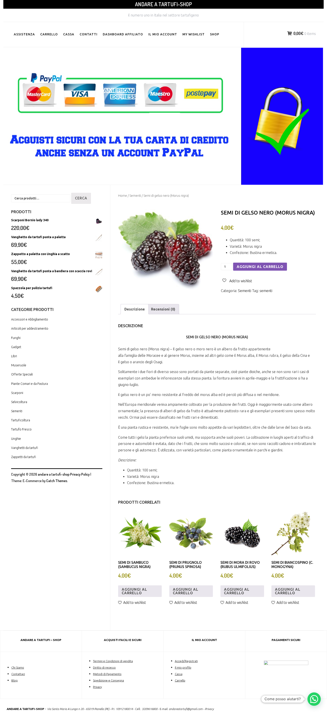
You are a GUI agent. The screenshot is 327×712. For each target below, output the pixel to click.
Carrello (49, 34)
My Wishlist (193, 34)
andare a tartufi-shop (163, 4)
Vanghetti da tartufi (24, 448)
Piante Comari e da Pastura (29, 383)
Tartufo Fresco (21, 429)
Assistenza (24, 34)
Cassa (68, 34)
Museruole (18, 365)
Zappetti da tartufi (23, 457)
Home (122, 195)
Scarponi (17, 393)
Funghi (15, 338)
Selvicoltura (19, 402)
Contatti (88, 34)
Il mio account (162, 34)
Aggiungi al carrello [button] (134, 591)
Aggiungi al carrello (260, 267)
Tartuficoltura (20, 420)
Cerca (81, 198)
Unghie (16, 438)
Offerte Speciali (22, 374)
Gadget (16, 347)
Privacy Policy (80, 474)
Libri (14, 356)
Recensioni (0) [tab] (163, 309)
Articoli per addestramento (29, 328)
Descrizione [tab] (134, 309)
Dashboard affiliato (123, 34)
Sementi (135, 195)
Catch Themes (56, 481)
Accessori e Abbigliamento (29, 319)
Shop (214, 34)
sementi (266, 291)
